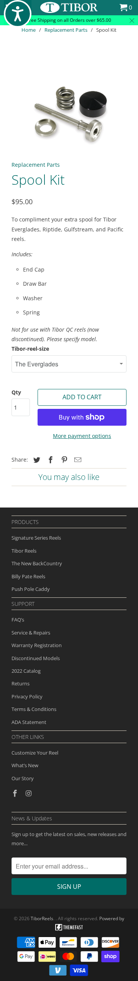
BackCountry (47, 563)
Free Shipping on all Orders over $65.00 (69, 20)
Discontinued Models (36, 658)
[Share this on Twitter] (36, 459)
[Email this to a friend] (77, 459)
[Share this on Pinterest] (63, 459)
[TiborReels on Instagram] (29, 793)
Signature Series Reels (36, 537)
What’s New (25, 765)
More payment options (82, 435)
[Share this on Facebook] (49, 459)
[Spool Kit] (69, 104)
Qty (16, 392)
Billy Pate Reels (28, 576)
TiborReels (42, 918)
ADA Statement (29, 722)
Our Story (23, 778)
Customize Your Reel (35, 752)
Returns (21, 683)
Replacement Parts (65, 29)
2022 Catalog (26, 670)
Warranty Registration (37, 645)
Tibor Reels (24, 550)
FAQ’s (18, 619)
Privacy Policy (27, 696)
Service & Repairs (31, 632)
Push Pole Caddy (31, 589)
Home (28, 29)
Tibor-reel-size (30, 348)
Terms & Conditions (34, 709)
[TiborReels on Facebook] (16, 793)
